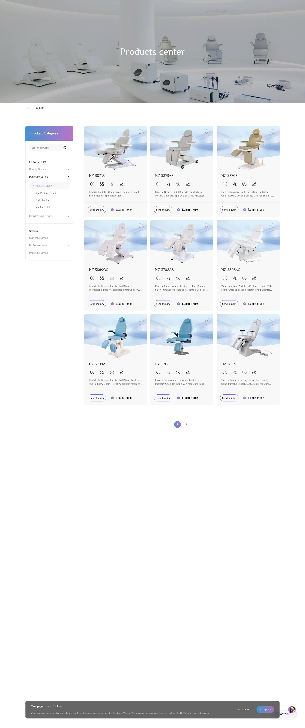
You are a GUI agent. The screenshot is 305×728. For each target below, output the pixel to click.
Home (28, 107)
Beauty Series (37, 169)
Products (39, 107)
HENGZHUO (37, 162)
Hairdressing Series (40, 216)
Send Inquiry (97, 209)
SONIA (33, 231)
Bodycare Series (39, 245)
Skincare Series (38, 237)
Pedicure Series (38, 176)
